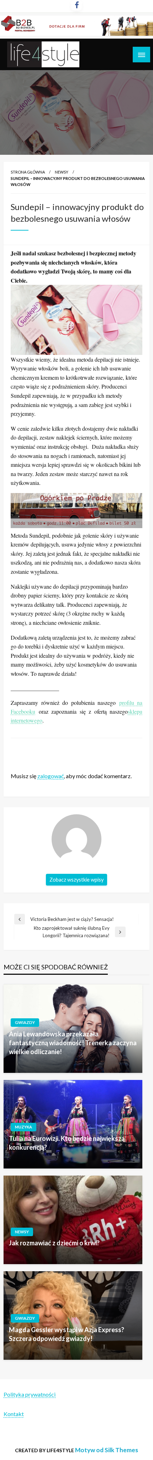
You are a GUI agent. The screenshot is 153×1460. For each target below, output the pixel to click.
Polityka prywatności (30, 1394)
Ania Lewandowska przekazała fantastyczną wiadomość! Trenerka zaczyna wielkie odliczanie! (73, 1043)
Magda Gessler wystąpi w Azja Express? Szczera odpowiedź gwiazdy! (66, 1334)
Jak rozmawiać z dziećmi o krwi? (54, 1243)
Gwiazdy (25, 1022)
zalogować (50, 776)
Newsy (61, 172)
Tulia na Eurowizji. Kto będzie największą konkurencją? (67, 1142)
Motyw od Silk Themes (106, 1450)
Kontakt (14, 1413)
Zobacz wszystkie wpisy (76, 880)
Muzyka (23, 1127)
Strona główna (28, 172)
